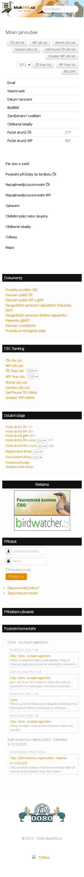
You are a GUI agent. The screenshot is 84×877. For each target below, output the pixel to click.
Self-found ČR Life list (60, 49)
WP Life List (14, 365)
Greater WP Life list (61, 56)
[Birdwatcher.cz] (42, 522)
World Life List (65, 43)
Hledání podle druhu (19, 467)
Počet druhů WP (16, 431)
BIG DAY (69, 71)
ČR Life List (14, 360)
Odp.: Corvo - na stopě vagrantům (30, 656)
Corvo (13, 700)
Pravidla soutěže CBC (22, 289)
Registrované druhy (18, 451)
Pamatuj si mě (19, 569)
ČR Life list (17, 43)
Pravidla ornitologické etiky (25, 330)
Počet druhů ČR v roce (20, 440)
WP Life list (39, 43)
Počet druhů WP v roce (21, 446)
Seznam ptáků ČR (19, 295)
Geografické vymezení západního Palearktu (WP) (38, 307)
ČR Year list (43, 64)
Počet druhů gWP (17, 436)
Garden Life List (26, 49)
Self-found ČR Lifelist (21, 392)
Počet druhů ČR (16, 427)
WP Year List (15, 376)
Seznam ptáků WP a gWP (25, 300)
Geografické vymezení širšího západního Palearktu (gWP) (36, 318)
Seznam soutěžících (21, 325)
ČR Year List (15, 370)
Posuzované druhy (18, 457)
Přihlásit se (16, 576)
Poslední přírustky (17, 462)
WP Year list (67, 64)
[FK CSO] (42, 502)
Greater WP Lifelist (20, 397)
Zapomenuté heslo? (22, 593)
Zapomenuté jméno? (23, 588)
